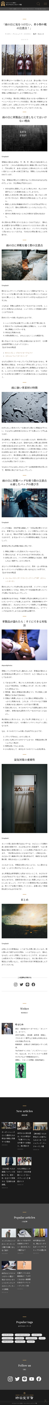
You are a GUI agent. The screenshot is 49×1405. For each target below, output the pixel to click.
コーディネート (7, 1335)
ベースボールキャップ (22, 1335)
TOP (11, 9)
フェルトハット (31, 1338)
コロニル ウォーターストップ (16, 356)
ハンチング (19, 1338)
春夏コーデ (17, 9)
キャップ (30, 1341)
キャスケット (20, 1341)
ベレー (42, 1338)
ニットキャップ (7, 1338)
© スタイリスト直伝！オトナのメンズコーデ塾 (24, 1403)
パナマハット (36, 1335)
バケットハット (7, 1341)
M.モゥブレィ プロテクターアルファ (19, 353)
